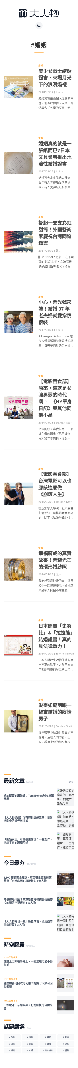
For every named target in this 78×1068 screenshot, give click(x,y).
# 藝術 (66, 1037)
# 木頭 (30, 1050)
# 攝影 (30, 1037)
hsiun (59, 92)
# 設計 (12, 1050)
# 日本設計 (48, 1050)
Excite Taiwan (65, 653)
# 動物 (48, 1044)
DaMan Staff (64, 422)
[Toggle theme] (39, 25)
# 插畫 (66, 1050)
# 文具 (30, 1044)
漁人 (58, 250)
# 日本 (12, 1044)
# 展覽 (48, 1037)
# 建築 (66, 1044)
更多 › (71, 782)
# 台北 (12, 1037)
